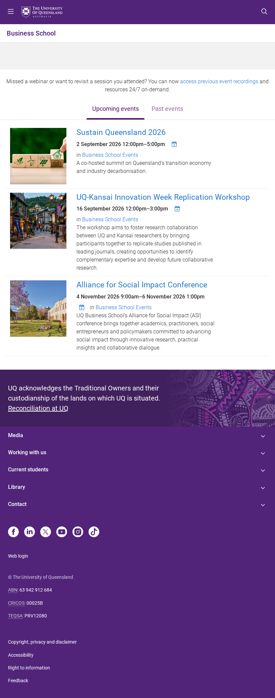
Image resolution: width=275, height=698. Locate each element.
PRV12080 (35, 615)
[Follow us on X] (45, 532)
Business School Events (110, 155)
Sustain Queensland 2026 (121, 132)
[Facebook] (13, 532)
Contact (17, 504)
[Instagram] (77, 532)
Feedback (18, 680)
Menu (10, 12)
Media (15, 435)
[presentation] (116, 109)
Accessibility (21, 655)
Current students (28, 469)
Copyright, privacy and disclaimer (42, 642)
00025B (34, 603)
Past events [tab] (167, 108)
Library (16, 487)
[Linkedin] (29, 532)
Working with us (27, 452)
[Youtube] (61, 532)
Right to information (29, 667)
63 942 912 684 (35, 590)
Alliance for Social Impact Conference (141, 284)
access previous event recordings (219, 81)
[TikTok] (94, 532)
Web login (18, 556)
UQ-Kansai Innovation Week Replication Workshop (163, 197)
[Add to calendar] (175, 144)
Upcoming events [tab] (115, 108)
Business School (31, 33)
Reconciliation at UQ (38, 408)
